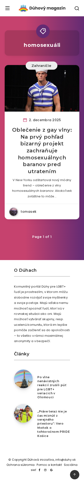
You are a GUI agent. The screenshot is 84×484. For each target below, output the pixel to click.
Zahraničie (42, 65)
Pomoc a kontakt (49, 465)
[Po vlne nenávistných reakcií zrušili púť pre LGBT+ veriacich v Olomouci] (23, 379)
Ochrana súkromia (21, 465)
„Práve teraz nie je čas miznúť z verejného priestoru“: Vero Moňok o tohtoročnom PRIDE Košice (53, 423)
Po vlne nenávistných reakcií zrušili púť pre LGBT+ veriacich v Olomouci (51, 387)
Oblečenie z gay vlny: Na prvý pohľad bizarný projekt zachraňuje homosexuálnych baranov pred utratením (42, 151)
